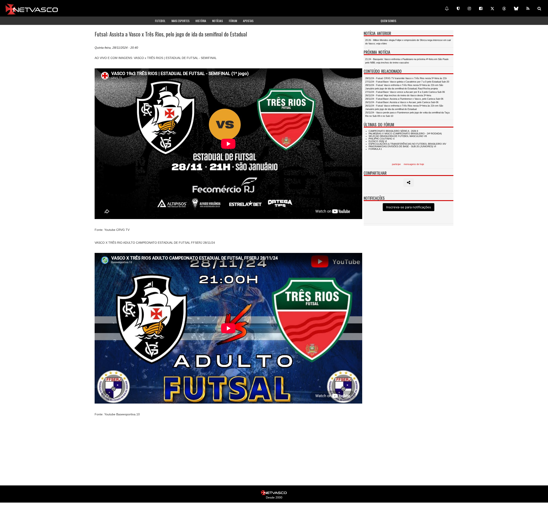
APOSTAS (248, 20)
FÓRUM (233, 20)
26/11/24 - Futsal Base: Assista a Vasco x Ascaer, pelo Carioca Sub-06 (401, 102)
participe (396, 164)
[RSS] (528, 8)
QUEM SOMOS (388, 20)
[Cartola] (458, 8)
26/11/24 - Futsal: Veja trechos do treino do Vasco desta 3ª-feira (398, 95)
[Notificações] (446, 8)
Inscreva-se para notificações (408, 207)
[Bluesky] (516, 8)
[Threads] (504, 8)
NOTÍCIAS (217, 20)
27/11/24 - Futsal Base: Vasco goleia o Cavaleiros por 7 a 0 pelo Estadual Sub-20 (407, 81)
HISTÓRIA (200, 20)
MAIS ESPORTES (180, 20)
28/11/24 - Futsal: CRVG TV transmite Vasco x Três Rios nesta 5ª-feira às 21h (406, 78)
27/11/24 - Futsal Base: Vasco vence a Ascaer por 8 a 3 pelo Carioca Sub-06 (405, 92)
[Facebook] (480, 8)
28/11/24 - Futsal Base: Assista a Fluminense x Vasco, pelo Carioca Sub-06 (404, 99)
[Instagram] (469, 8)
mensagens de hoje (414, 164)
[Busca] (539, 8)
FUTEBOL (160, 20)
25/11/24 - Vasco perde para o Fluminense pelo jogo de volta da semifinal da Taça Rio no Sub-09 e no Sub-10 (407, 114)
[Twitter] (492, 8)
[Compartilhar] (408, 182)
